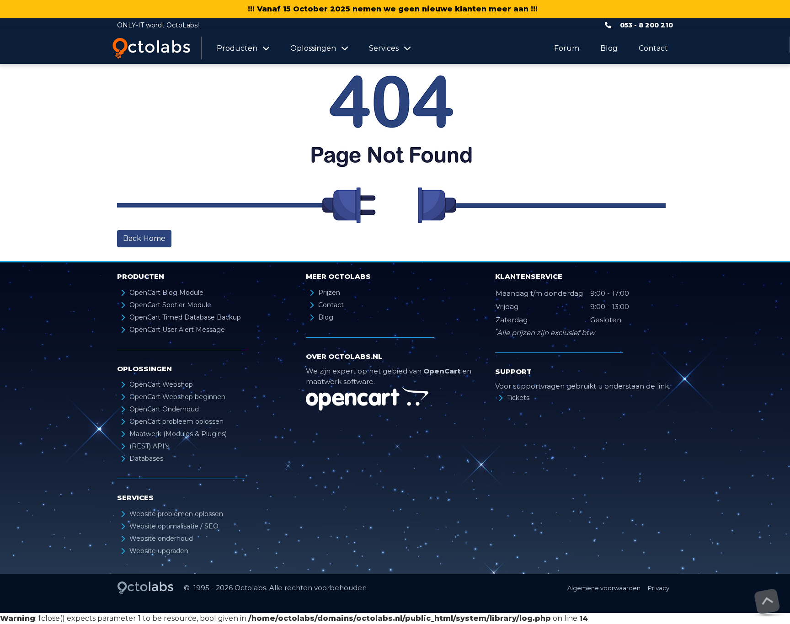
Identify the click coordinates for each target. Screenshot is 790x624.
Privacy (658, 588)
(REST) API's (149, 446)
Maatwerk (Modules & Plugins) (178, 434)
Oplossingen (313, 48)
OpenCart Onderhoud (164, 409)
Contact (653, 48)
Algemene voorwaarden (604, 588)
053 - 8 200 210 (646, 25)
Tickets (518, 398)
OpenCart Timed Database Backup (185, 317)
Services (384, 48)
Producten (237, 48)
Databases (146, 458)
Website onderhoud (161, 538)
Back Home (144, 238)
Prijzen (329, 292)
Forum (566, 48)
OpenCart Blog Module (166, 292)
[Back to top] (766, 601)
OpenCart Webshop (161, 384)
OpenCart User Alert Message (177, 329)
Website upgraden (158, 551)
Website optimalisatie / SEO (174, 526)
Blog (609, 48)
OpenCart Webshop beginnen (177, 397)
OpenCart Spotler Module (170, 305)
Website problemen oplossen (176, 514)
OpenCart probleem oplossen (176, 421)
